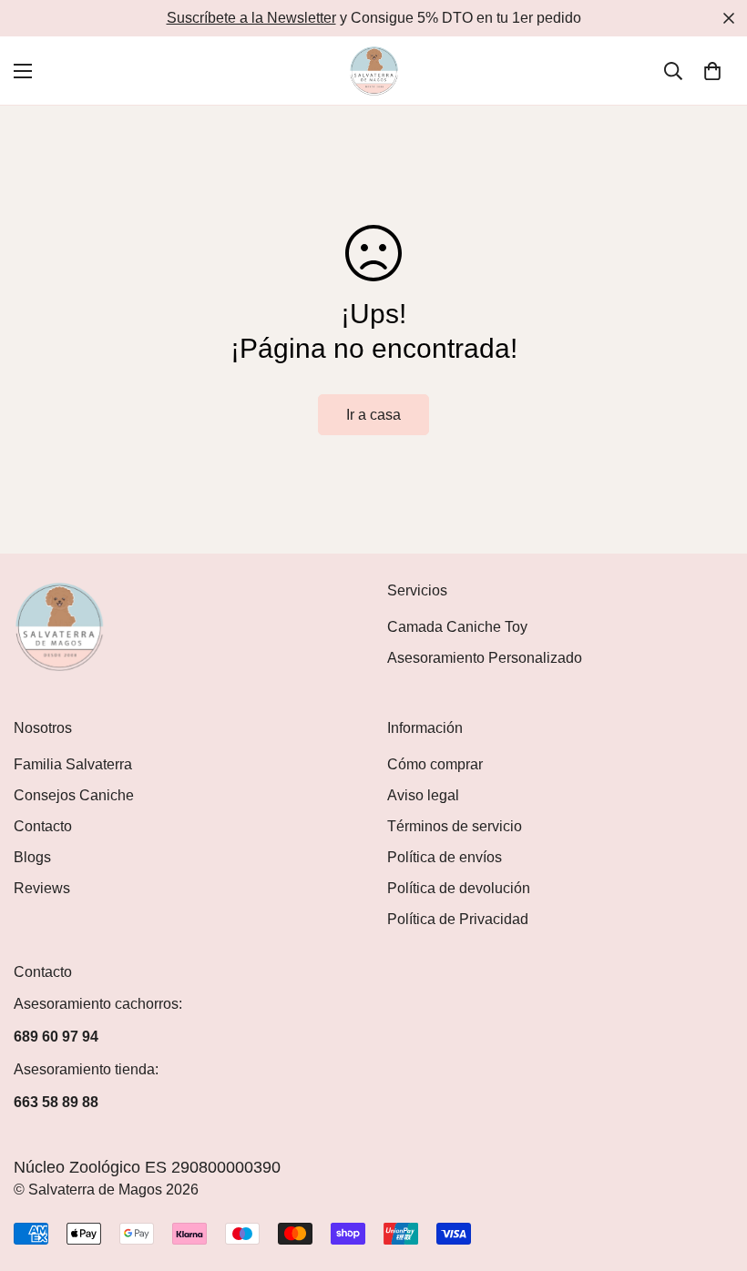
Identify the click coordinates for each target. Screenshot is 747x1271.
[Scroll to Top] (711, 1172)
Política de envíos (444, 857)
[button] (712, 71)
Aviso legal (423, 795)
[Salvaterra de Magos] (374, 70)
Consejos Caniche (74, 795)
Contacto (43, 826)
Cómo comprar (435, 764)
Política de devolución (458, 888)
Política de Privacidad (457, 919)
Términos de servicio (454, 826)
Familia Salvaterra (73, 764)
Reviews (42, 888)
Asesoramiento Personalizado (484, 658)
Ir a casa (373, 414)
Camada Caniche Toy (457, 627)
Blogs (32, 857)
